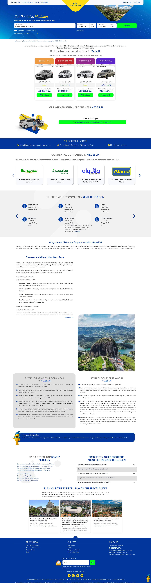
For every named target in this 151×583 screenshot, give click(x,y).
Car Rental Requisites (32, 546)
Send (92, 562)
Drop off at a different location (27, 30)
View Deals (45, 95)
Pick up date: (80, 24)
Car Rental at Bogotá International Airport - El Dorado (33, 470)
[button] (16, 2)
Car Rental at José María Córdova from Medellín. (93, 122)
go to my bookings (73, 552)
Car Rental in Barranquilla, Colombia (28, 478)
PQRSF (70, 548)
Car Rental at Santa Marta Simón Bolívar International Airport (35, 464)
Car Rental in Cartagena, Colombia (27, 480)
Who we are (71, 546)
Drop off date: (101, 24)
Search (127, 26)
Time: (91, 24)
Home (18, 41)
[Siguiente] (134, 216)
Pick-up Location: (19, 24)
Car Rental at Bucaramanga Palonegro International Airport (35, 466)
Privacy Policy (30, 550)
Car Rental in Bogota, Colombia (26, 476)
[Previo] (16, 216)
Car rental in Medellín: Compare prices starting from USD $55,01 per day (45, 41)
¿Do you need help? (73, 550)
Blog (27, 552)
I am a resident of (19, 33)
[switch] (15, 30)
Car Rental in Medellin (23, 474)
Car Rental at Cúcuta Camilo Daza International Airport (33, 468)
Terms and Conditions (32, 548)
